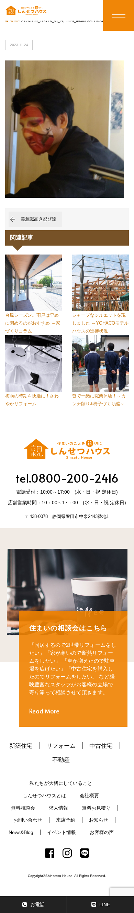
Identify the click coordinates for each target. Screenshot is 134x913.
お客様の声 (102, 832)
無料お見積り (96, 808)
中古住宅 (101, 745)
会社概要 (89, 795)
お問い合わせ (27, 820)
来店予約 (65, 820)
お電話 (37, 904)
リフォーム (61, 745)
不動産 (61, 759)
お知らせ (98, 820)
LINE (104, 904)
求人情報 (58, 808)
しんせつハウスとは (44, 795)
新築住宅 (21, 745)
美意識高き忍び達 (38, 219)
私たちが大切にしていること (61, 783)
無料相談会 (23, 808)
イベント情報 (61, 832)
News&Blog (21, 832)
